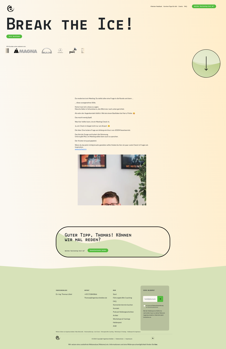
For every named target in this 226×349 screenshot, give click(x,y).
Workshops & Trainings (121, 319)
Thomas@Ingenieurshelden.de (95, 298)
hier (155, 344)
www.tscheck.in (81, 149)
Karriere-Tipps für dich (170, 6)
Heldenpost (117, 322)
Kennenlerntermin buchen (123, 305)
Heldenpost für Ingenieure (133, 331)
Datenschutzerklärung (157, 305)
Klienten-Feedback (156, 6)
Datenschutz (119, 339)
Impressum (128, 339)
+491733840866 (90, 294)
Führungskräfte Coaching (122, 298)
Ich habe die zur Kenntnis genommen (154, 306)
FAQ (185, 6)
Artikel (115, 315)
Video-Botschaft (79, 331)
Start (115, 294)
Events (181, 6)
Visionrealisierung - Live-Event (92, 331)
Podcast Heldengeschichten (123, 312)
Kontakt (116, 308)
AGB (114, 326)
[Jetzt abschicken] (160, 299)
